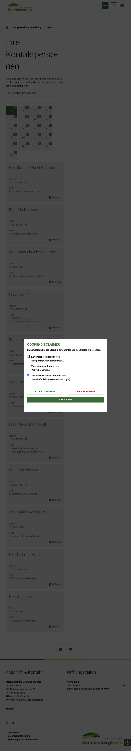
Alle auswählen (45, 391)
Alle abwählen (85, 391)
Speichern (65, 399)
